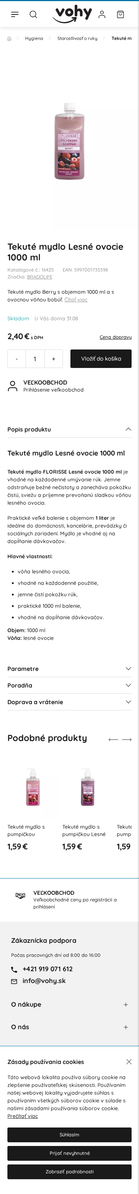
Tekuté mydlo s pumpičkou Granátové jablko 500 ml (29, 837)
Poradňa (19, 685)
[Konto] (102, 14)
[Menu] (14, 14)
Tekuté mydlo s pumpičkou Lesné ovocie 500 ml (84, 834)
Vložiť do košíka (101, 358)
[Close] (129, 1062)
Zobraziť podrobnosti (70, 1171)
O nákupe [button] (26, 1004)
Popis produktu (29, 429)
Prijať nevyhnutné (70, 1153)
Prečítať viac (22, 1116)
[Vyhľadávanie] (33, 14)
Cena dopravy (116, 337)
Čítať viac (75, 299)
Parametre (23, 668)
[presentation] (113, 739)
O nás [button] (20, 1027)
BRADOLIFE (39, 277)
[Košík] (120, 14)
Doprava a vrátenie (35, 702)
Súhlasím (69, 1134)
